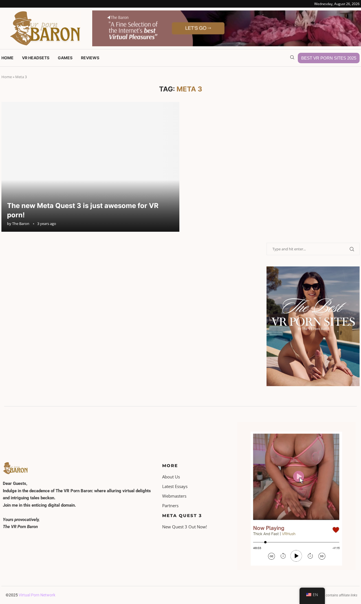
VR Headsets (35, 57)
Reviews (90, 57)
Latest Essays (175, 486)
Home (7, 57)
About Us (171, 477)
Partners (170, 506)
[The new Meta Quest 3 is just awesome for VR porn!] (90, 167)
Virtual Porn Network (37, 595)
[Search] (292, 58)
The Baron (20, 223)
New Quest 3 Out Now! (184, 527)
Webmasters (174, 496)
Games (65, 57)
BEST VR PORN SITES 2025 (328, 58)
